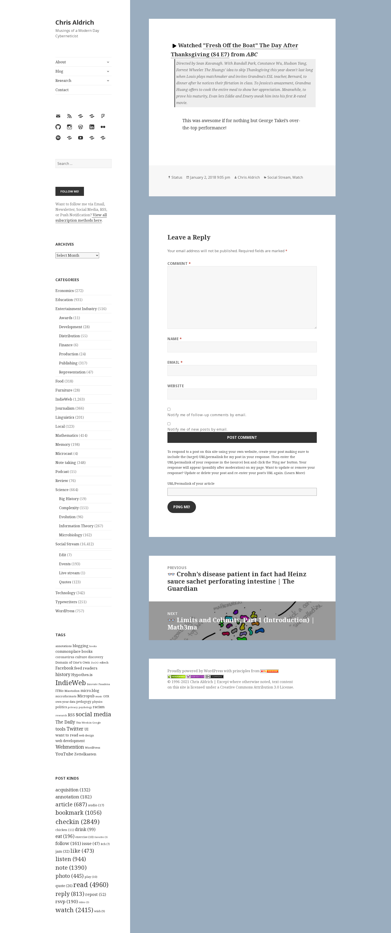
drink (85, 829)
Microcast (63, 453)
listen (70, 859)
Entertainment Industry (76, 308)
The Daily (65, 722)
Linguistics (64, 417)
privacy (73, 707)
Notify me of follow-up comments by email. (206, 414)
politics (61, 707)
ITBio (59, 690)
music (98, 696)
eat (64, 836)
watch (74, 910)
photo (69, 875)
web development (70, 740)
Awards (65, 317)
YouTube (64, 754)
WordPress (64, 610)
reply (69, 893)
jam (62, 851)
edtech (104, 663)
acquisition (72, 790)
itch (105, 844)
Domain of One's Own (72, 662)
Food (59, 381)
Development (70, 326)
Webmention (69, 747)
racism (99, 706)
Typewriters (66, 601)
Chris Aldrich (74, 22)
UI (86, 729)
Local (60, 426)
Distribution (69, 335)
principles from (246, 670)
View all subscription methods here (81, 217)
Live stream (69, 572)
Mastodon (72, 691)
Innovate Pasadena (98, 684)
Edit (62, 554)
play (91, 877)
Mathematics (66, 435)
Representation (72, 372)
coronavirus (64, 657)
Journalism (64, 408)
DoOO (95, 662)
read (91, 884)
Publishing (68, 363)
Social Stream (67, 543)
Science (62, 489)
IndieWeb (63, 399)
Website (175, 385)
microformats (65, 696)
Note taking (65, 462)
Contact (62, 89)
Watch (297, 177)
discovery (95, 657)
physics (97, 702)
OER (106, 696)
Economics (64, 290)
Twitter (75, 728)
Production (68, 353)
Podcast (62, 471)
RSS (71, 714)
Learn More (295, 473)
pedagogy (83, 701)
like (82, 850)
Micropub (86, 695)
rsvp (66, 901)
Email (175, 362)
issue (91, 843)
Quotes (65, 581)
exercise (84, 837)
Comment (179, 263)
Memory (62, 444)
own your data (65, 702)
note (71, 867)
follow (68, 843)
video (84, 902)
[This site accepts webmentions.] (195, 676)
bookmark (78, 812)
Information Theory (76, 525)
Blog (59, 71)
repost (95, 894)
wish (99, 911)
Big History (69, 498)
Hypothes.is (82, 674)
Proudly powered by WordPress (195, 670)
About (60, 61)
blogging (80, 645)
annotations (63, 646)
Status (177, 177)
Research (63, 80)
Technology (65, 592)
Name (174, 338)
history (62, 674)
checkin (77, 821)
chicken (64, 830)
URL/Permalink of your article (191, 483)
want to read (66, 735)
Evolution (67, 516)
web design (86, 735)
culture (81, 657)
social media (93, 714)
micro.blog (90, 690)
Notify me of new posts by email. (197, 429)
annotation (73, 796)
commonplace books (74, 651)
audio (96, 805)
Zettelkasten (85, 754)
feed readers (85, 668)
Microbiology (70, 534)
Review (61, 480)
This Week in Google (88, 722)
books (93, 646)
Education (64, 299)
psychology (85, 707)
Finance (66, 344)
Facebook (64, 668)
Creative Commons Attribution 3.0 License (256, 687)
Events (65, 563)
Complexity (69, 507)
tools (60, 729)
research (61, 715)
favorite (101, 837)
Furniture (63, 390)
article (71, 804)
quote (63, 885)
